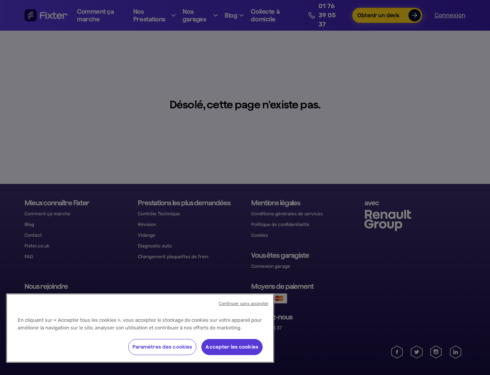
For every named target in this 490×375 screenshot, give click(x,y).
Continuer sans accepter (243, 303)
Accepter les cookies (232, 347)
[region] (140, 328)
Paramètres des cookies (162, 347)
